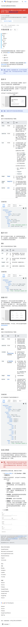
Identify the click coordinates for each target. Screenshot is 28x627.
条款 (2, 620)
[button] (3, 205)
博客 (2, 566)
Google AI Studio (4, 589)
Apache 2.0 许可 (18, 537)
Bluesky (2, 568)
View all (2, 597)
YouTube (3, 576)
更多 (20, 205)
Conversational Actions (8, 6)
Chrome (3, 584)
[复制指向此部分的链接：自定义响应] (10, 450)
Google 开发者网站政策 (13, 538)
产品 (5, 25)
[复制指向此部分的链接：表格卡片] (9, 297)
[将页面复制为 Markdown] (15, 30)
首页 (2, 25)
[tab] (3, 205)
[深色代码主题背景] (23, 208)
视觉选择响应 (4, 325)
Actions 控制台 (8, 473)
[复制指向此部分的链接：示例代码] (8, 202)
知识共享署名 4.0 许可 (22, 536)
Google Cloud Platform (6, 612)
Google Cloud (4, 593)
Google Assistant (11, 25)
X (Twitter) (3, 574)
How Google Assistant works (7, 553)
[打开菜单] (2, 1)
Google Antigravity (5, 591)
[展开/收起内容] (7, 33)
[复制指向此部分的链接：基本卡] (7, 79)
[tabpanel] (14, 217)
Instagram (3, 570)
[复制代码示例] (26, 208)
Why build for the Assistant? (7, 551)
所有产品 (3, 615)
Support (3, 557)
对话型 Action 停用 (13, 12)
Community (3, 560)
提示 (9, 52)
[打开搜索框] (22, 1)
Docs (18, 25)
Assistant (15, 2)
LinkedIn (3, 572)
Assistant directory (5, 555)
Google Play (3, 595)
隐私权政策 (6, 620)
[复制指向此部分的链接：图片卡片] (9, 233)
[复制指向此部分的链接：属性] (5, 116)
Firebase (3, 587)
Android (2, 582)
